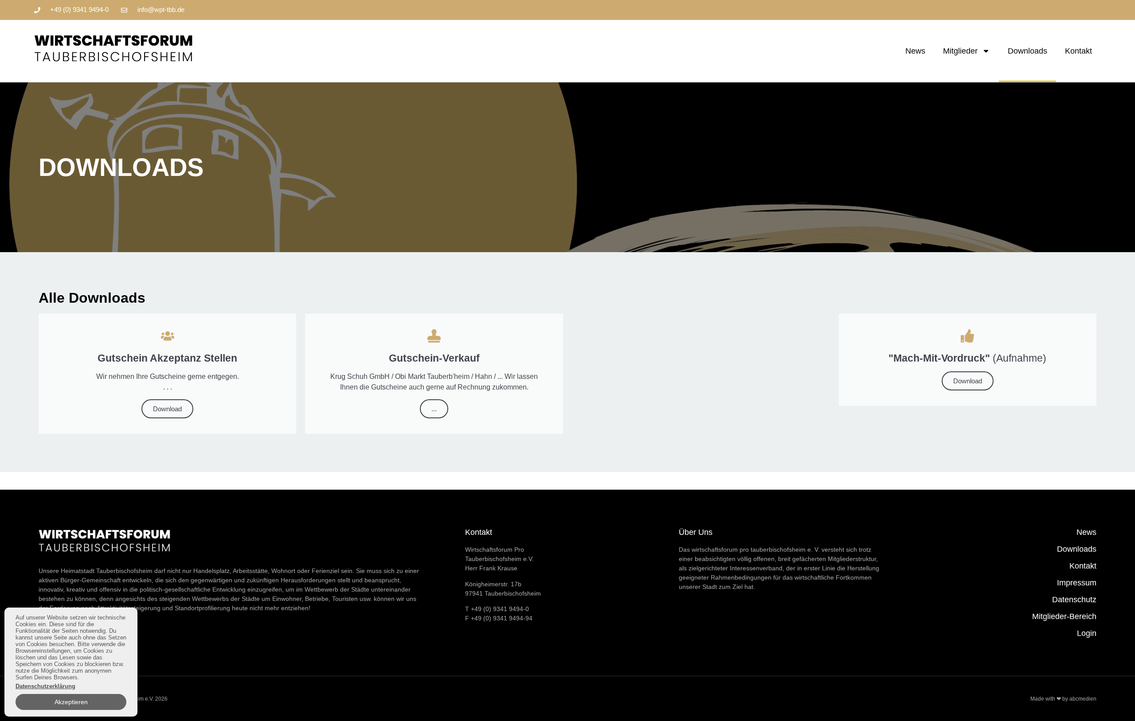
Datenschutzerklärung (45, 686)
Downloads (1027, 51)
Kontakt (1078, 51)
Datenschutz (1074, 599)
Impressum (1076, 582)
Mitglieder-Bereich (1064, 616)
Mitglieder (960, 51)
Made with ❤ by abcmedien (1063, 699)
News (915, 51)
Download (167, 409)
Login (1086, 633)
